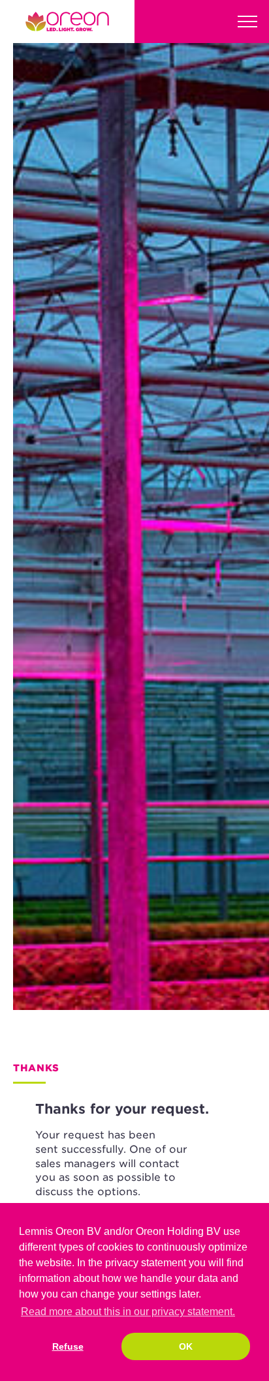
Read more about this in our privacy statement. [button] (128, 1311)
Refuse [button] (68, 1346)
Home (67, 21)
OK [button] (186, 1346)
